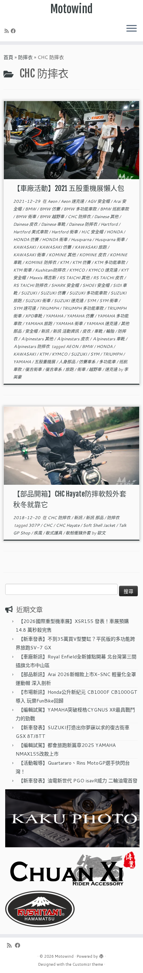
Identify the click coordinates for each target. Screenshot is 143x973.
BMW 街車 (26, 216)
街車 (81, 369)
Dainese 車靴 (53, 224)
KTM (65, 262)
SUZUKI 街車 (38, 300)
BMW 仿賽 (50, 209)
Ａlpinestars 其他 (37, 339)
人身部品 (67, 362)
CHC (48, 525)
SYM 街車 (109, 300)
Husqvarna (81, 239)
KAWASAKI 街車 (29, 255)
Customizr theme (88, 964)
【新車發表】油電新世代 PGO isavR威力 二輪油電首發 (77, 780)
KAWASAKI (25, 247)
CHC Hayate (68, 525)
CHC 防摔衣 (80, 216)
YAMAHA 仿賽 (81, 316)
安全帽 (32, 331)
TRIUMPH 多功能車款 (83, 308)
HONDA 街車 (55, 239)
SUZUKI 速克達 (69, 300)
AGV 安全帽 (99, 201)
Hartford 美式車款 (31, 232)
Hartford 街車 (65, 232)
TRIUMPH (49, 308)
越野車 (95, 369)
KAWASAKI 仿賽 (55, 247)
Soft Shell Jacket (99, 525)
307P (34, 525)
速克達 (111, 369)
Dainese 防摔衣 (83, 224)
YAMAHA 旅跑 (39, 323)
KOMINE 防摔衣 (41, 262)
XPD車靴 (34, 316)
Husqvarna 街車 (110, 239)
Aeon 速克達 (73, 201)
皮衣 (87, 331)
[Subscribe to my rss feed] (8, 30)
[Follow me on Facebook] (14, 30)
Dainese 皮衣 (26, 224)
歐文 (101, 533)
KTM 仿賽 (82, 262)
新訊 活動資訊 (66, 331)
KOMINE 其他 (63, 255)
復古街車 (34, 369)
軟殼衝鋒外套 (79, 533)
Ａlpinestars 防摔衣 (32, 346)
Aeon (53, 201)
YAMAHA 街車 (70, 323)
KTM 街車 (23, 270)
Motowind (71, 9)
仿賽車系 (87, 362)
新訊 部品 (95, 518)
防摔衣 (25, 57)
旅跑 (70, 369)
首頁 (8, 57)
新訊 (45, 331)
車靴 (98, 331)
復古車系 (54, 369)
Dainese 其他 (106, 216)
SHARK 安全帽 (65, 285)
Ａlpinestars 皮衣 (73, 339)
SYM (92, 300)
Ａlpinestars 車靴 (109, 339)
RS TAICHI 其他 (75, 278)
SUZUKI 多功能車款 (88, 293)
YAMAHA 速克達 (102, 323)
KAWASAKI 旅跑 (91, 247)
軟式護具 (54, 533)
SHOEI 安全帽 (96, 285)
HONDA (115, 232)
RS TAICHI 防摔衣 (31, 285)
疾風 (38, 533)
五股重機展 (45, 362)
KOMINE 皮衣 (93, 255)
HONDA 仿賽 (26, 239)
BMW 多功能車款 (81, 209)
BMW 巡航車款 (114, 209)
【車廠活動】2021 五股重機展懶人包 (68, 188)
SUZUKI (29, 293)
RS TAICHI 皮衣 (108, 278)
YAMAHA (54, 316)
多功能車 (108, 362)
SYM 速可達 (25, 308)
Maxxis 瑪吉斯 (43, 278)
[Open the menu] (131, 29)
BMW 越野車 (52, 216)
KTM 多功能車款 (110, 262)
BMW (31, 209)
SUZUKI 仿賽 (53, 293)
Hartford (110, 224)
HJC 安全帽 (92, 232)
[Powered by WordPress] (101, 955)
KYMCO (77, 270)
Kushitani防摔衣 (51, 270)
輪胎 (110, 331)
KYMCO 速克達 (103, 270)
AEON (72, 346)
